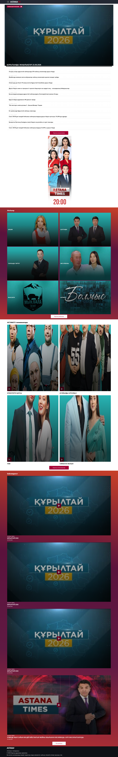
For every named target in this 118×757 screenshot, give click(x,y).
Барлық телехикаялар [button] (59, 467)
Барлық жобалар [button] (59, 316)
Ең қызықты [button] (59, 743)
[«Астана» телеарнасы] (16, 2)
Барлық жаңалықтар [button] (59, 133)
